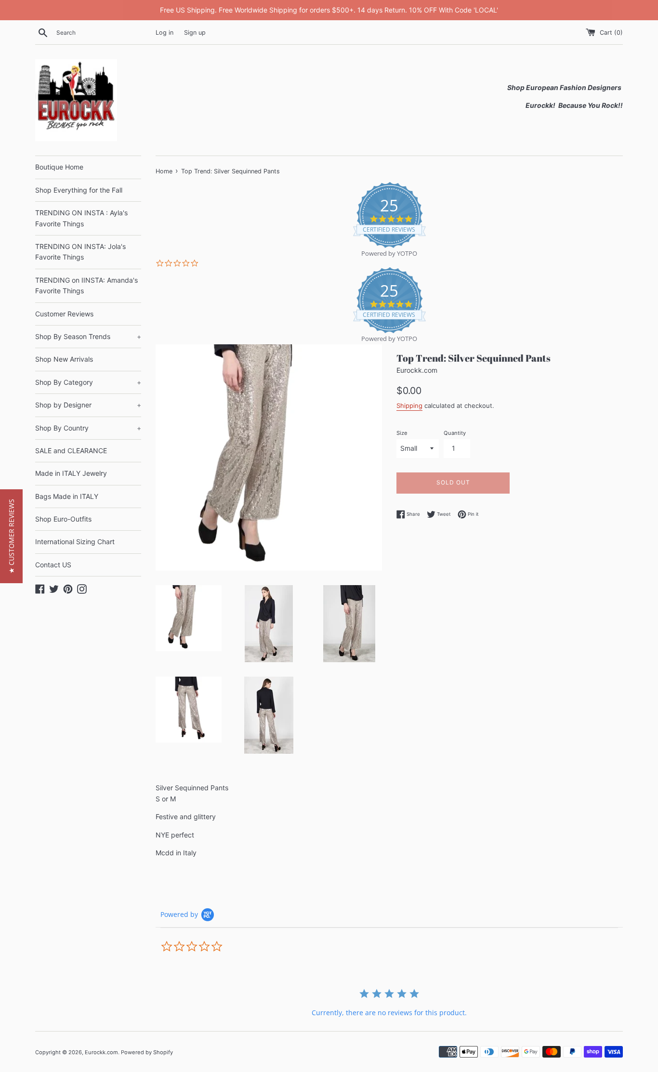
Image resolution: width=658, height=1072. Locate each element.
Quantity (455, 433)
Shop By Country (88, 428)
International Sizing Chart (75, 541)
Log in (164, 32)
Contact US (53, 565)
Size (402, 433)
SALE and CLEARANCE (71, 450)
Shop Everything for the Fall (78, 190)
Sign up (195, 32)
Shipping (409, 405)
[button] (11, 536)
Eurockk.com (101, 1052)
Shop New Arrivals (64, 359)
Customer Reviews (64, 314)
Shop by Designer (88, 405)
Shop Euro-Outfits (63, 519)
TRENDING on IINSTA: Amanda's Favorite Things (86, 285)
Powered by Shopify (147, 1052)
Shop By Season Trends (88, 336)
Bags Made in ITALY (66, 496)
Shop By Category (88, 382)
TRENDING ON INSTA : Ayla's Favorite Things (81, 218)
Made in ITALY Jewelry (71, 473)
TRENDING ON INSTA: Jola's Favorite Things (80, 251)
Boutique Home (59, 167)
